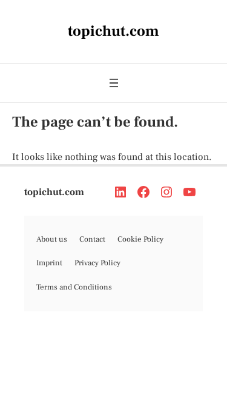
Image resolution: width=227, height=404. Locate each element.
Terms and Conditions (74, 287)
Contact (92, 239)
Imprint (49, 263)
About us (51, 239)
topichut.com (54, 192)
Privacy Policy (97, 263)
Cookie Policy (140, 239)
